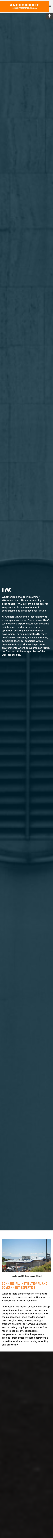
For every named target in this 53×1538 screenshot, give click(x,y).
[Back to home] (24, 6)
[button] (49, 16)
